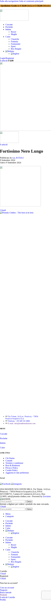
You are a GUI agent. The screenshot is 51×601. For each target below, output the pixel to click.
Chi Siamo (10, 458)
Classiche (15, 39)
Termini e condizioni (14, 463)
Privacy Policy (11, 468)
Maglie (14, 34)
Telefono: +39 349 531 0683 (19, 421)
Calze (2, 447)
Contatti (8, 460)
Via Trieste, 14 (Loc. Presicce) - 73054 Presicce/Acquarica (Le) (21, 417)
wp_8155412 (18, 158)
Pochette (3, 438)
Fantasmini (15, 44)
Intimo (3, 443)
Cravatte (3, 434)
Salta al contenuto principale (31, 1)
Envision (47, 496)
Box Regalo (16, 49)
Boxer (13, 32)
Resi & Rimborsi (12, 465)
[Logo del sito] (14, 20)
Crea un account (7, 587)
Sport (13, 46)
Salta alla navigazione (9, 1)
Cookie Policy (11, 470)
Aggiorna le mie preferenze (17, 473)
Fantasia (14, 41)
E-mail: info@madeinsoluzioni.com (21, 423)
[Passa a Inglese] (15, 53)
